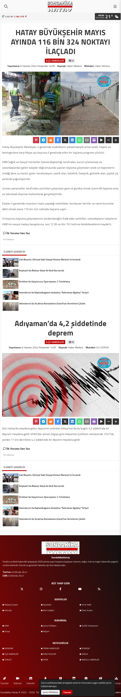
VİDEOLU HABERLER (90, 659)
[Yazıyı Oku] (101, 140)
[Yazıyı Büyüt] (116, 140)
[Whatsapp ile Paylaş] (79, 140)
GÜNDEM (86, 648)
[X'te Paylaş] (65, 140)
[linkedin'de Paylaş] (72, 140)
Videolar (17, 683)
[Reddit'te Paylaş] (50, 140)
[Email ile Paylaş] (87, 140)
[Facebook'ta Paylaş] (58, 140)
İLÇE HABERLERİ (11, 654)
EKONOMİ (8, 648)
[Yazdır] (94, 140)
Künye (7, 631)
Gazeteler (47, 604)
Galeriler (30, 683)
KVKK (6, 625)
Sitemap (116, 683)
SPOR (45, 659)
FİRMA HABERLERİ (51, 648)
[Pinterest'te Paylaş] (36, 140)
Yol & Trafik (86, 604)
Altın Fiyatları (48, 610)
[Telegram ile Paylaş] (43, 140)
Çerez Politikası (49, 625)
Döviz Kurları (87, 610)
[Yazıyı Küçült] (108, 140)
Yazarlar (4, 683)
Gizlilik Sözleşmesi (90, 625)
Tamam (67, 692)
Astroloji (8, 610)
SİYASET (8, 659)
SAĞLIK (85, 654)
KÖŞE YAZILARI (49, 654)
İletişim (46, 631)
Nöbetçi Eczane (11, 604)
